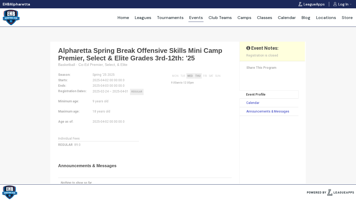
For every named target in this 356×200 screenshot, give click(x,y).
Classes (264, 17)
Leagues (143, 17)
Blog (306, 17)
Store (347, 17)
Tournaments (170, 17)
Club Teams (220, 17)
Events (196, 17)
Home (123, 17)
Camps (244, 17)
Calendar (287, 17)
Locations (326, 17)
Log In (343, 4)
